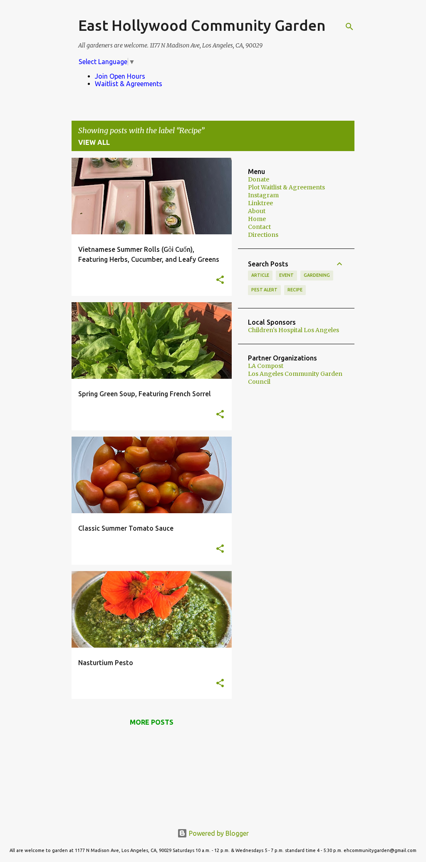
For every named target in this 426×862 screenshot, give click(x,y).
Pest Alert (264, 289)
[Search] (349, 27)
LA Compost (265, 366)
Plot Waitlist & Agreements (286, 187)
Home (257, 219)
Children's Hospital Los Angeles (293, 330)
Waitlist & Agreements (128, 83)
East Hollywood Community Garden (202, 25)
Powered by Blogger (218, 833)
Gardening (317, 275)
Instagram (263, 195)
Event (286, 275)
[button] (220, 280)
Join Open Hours (120, 76)
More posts (151, 722)
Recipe (294, 289)
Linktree (260, 203)
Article (260, 275)
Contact (259, 227)
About (256, 211)
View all (94, 142)
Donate (258, 179)
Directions (263, 234)
